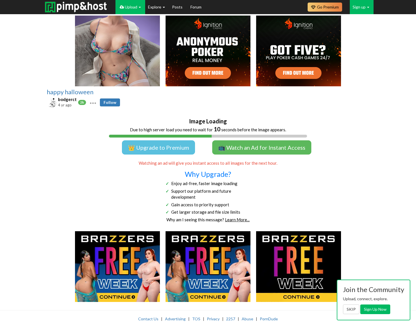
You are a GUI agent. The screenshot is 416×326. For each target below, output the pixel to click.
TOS (196, 318)
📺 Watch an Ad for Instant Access (261, 147)
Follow (110, 102)
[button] (93, 102)
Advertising (175, 318)
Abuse (247, 318)
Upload (131, 7)
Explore (155, 7)
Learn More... (237, 219)
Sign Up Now (375, 309)
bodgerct (67, 99)
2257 (230, 318)
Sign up (359, 7)
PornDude (269, 318)
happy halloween (70, 92)
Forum (195, 7)
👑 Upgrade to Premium (158, 147)
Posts (177, 7)
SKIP (351, 309)
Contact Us (148, 318)
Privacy (213, 318)
